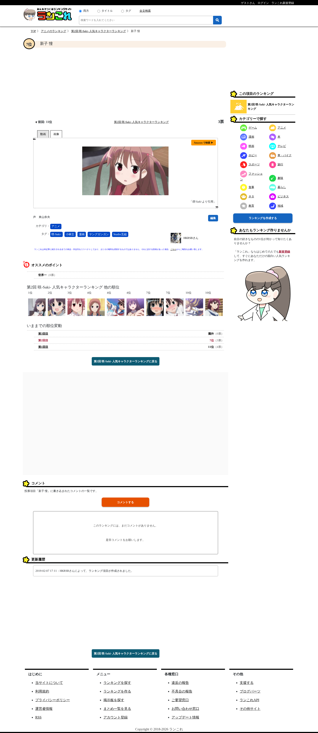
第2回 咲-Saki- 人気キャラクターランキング (98, 31)
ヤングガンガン (99, 234)
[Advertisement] (125, 83)
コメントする (125, 502)
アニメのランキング (53, 31)
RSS (38, 717)
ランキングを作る (117, 691)
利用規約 (42, 691)
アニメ (55, 226)
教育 (251, 205)
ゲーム (253, 127)
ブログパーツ (250, 691)
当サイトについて (49, 683)
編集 (213, 218)
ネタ (251, 196)
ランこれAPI (249, 700)
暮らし (282, 187)
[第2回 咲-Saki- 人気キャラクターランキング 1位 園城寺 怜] (37, 306)
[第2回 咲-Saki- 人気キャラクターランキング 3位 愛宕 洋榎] (76, 306)
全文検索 (145, 10)
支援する (247, 683)
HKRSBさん (190, 238)
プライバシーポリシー (52, 700)
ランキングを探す (117, 683)
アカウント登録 (115, 717)
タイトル (107, 10)
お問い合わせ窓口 (185, 708)
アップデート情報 (185, 717)
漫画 (82, 234)
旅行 (280, 164)
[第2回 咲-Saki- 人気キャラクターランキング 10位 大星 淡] (194, 306)
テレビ (282, 145)
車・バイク (285, 155)
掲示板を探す (113, 700)
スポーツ (254, 164)
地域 (280, 205)
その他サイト (250, 708)
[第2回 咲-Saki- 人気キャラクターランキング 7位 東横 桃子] (155, 306)
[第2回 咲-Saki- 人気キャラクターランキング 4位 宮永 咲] (115, 306)
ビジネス (283, 196)
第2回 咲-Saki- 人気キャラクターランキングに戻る (125, 361)
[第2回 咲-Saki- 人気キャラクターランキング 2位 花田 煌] (56, 306)
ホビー (253, 155)
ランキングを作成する (263, 217)
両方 (86, 10)
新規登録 (284, 251)
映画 (251, 145)
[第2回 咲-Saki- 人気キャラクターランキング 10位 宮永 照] (214, 306)
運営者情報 (44, 708)
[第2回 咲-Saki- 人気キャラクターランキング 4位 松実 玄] (135, 306)
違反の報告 (180, 683)
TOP (33, 31)
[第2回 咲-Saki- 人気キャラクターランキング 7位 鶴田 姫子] (174, 306)
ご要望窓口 (180, 700)
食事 (251, 187)
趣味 (280, 177)
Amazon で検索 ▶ (203, 142)
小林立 (70, 234)
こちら (173, 249)
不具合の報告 (182, 691)
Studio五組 (120, 234)
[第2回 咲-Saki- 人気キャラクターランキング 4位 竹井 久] (96, 306)
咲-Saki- (56, 234)
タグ (128, 10)
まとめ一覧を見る (117, 708)
